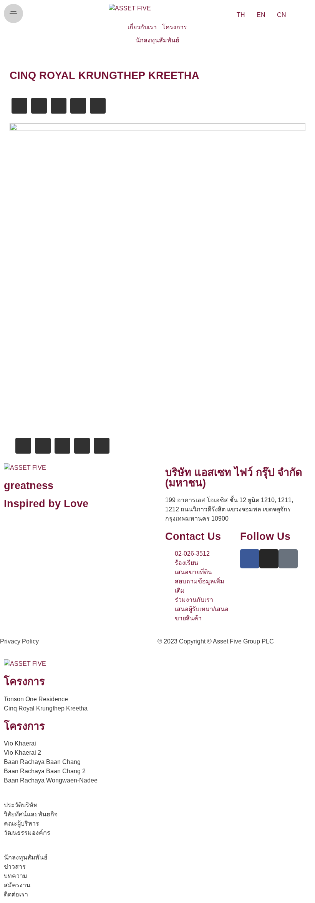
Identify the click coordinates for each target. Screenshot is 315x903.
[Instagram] (269, 558)
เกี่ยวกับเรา (142, 27)
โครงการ (174, 27)
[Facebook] (249, 558)
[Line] (288, 558)
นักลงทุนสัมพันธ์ (157, 40)
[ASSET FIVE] (130, 8)
